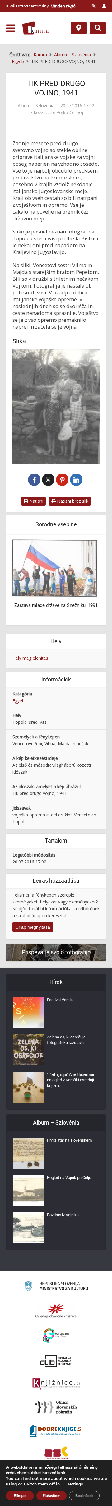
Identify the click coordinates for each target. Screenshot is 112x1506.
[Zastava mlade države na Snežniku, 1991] (56, 568)
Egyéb (18, 701)
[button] (87, 580)
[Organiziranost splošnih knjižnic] (56, 1311)
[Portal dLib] (56, 1361)
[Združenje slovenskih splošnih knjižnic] (56, 1384)
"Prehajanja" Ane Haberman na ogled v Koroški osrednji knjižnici (71, 1080)
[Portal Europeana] (56, 1336)
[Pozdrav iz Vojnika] (28, 1227)
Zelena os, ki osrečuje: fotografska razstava (66, 1040)
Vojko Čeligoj (70, 112)
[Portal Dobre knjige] (56, 1431)
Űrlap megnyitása (33, 927)
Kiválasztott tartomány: (41, 6)
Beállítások (84, 1495)
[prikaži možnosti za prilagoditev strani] (92, 6)
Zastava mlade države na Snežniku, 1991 (56, 605)
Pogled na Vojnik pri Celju (69, 1177)
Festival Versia (60, 999)
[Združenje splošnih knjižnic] (56, 1454)
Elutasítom (51, 1495)
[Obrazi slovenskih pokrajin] (56, 1407)
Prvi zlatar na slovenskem (69, 1140)
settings (75, 1484)
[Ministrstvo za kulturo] (56, 1287)
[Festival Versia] (28, 1012)
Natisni (35, 501)
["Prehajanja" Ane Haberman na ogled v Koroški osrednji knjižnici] (28, 1087)
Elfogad (20, 1495)
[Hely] (79, 28)
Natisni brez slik (72, 501)
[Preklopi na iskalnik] (98, 28)
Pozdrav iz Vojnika (63, 1215)
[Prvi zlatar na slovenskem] (28, 1153)
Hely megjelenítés (30, 658)
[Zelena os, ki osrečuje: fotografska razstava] (28, 1049)
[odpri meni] (10, 28)
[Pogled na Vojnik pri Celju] (28, 1190)
